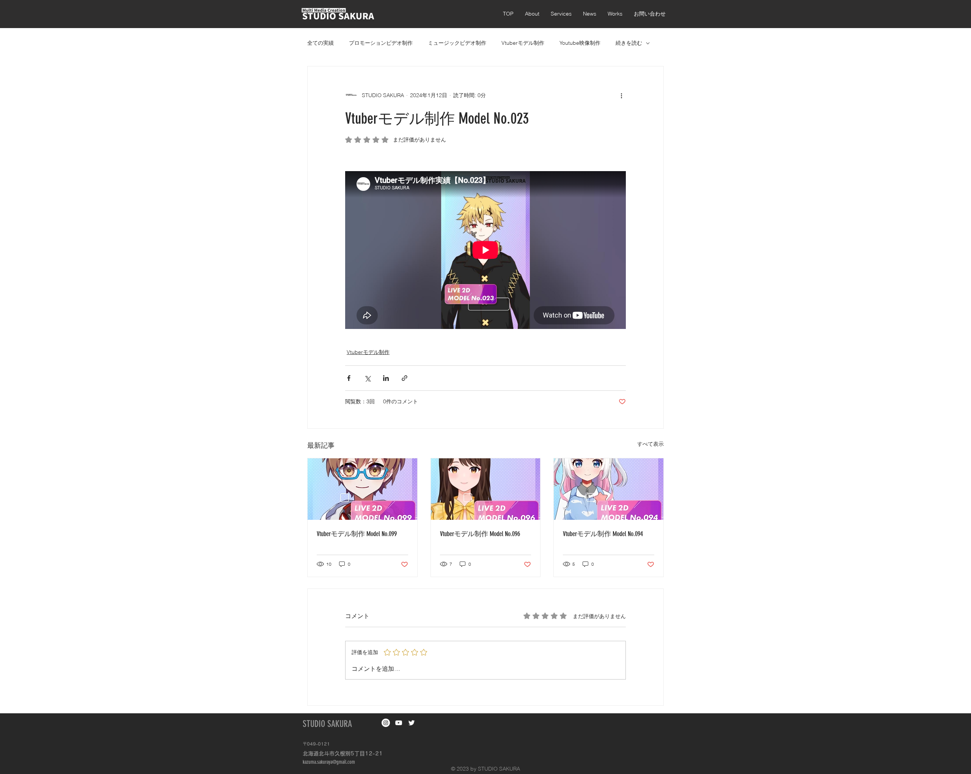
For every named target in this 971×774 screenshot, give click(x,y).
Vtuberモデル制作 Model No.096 (480, 534)
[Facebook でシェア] (348, 378)
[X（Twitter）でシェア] (367, 378)
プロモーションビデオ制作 (381, 42)
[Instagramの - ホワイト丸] (386, 723)
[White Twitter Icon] (411, 723)
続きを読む (629, 42)
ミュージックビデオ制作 (457, 42)
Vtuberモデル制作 (522, 42)
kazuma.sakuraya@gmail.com (329, 762)
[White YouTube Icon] (398, 723)
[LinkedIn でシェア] (386, 378)
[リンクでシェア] (404, 378)
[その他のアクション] (621, 95)
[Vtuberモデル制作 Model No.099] (362, 489)
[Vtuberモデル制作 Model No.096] (485, 489)
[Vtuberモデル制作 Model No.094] (608, 489)
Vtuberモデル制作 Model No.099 (357, 534)
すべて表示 (650, 443)
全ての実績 (320, 42)
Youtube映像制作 (579, 42)
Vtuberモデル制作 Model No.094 (603, 534)
